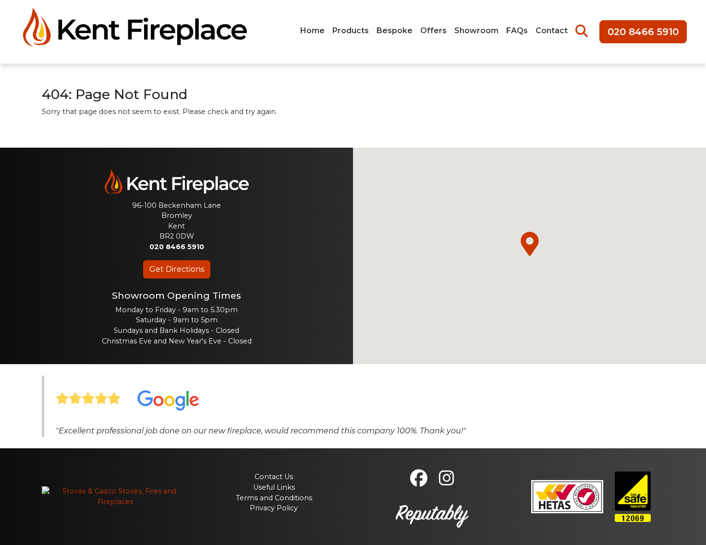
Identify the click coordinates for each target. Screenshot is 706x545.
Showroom (476, 30)
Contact (552, 30)
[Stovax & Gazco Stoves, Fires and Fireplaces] (115, 496)
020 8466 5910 (643, 32)
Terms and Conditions (274, 498)
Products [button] (350, 30)
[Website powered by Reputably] (432, 514)
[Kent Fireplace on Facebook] (418, 482)
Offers (433, 30)
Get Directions (176, 269)
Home (312, 30)
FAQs (517, 30)
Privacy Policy (274, 508)
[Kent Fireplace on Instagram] (446, 482)
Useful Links (274, 487)
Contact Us (274, 476)
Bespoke (395, 30)
